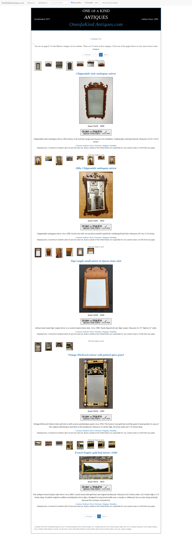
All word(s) (89, 3)
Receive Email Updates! (110, 3)
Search (96, 2)
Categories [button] (30, 3)
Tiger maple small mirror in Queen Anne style (96, 261)
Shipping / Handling (109, 145)
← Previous (87, 55)
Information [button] (42, 3)
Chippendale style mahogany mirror (96, 73)
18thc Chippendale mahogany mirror (96, 168)
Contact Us (96, 38)
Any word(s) (77, 3)
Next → (106, 55)
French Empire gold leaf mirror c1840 (96, 452)
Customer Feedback (82, 145)
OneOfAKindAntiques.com (13, 2)
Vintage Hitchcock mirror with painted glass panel (96, 354)
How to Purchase (95, 145)
